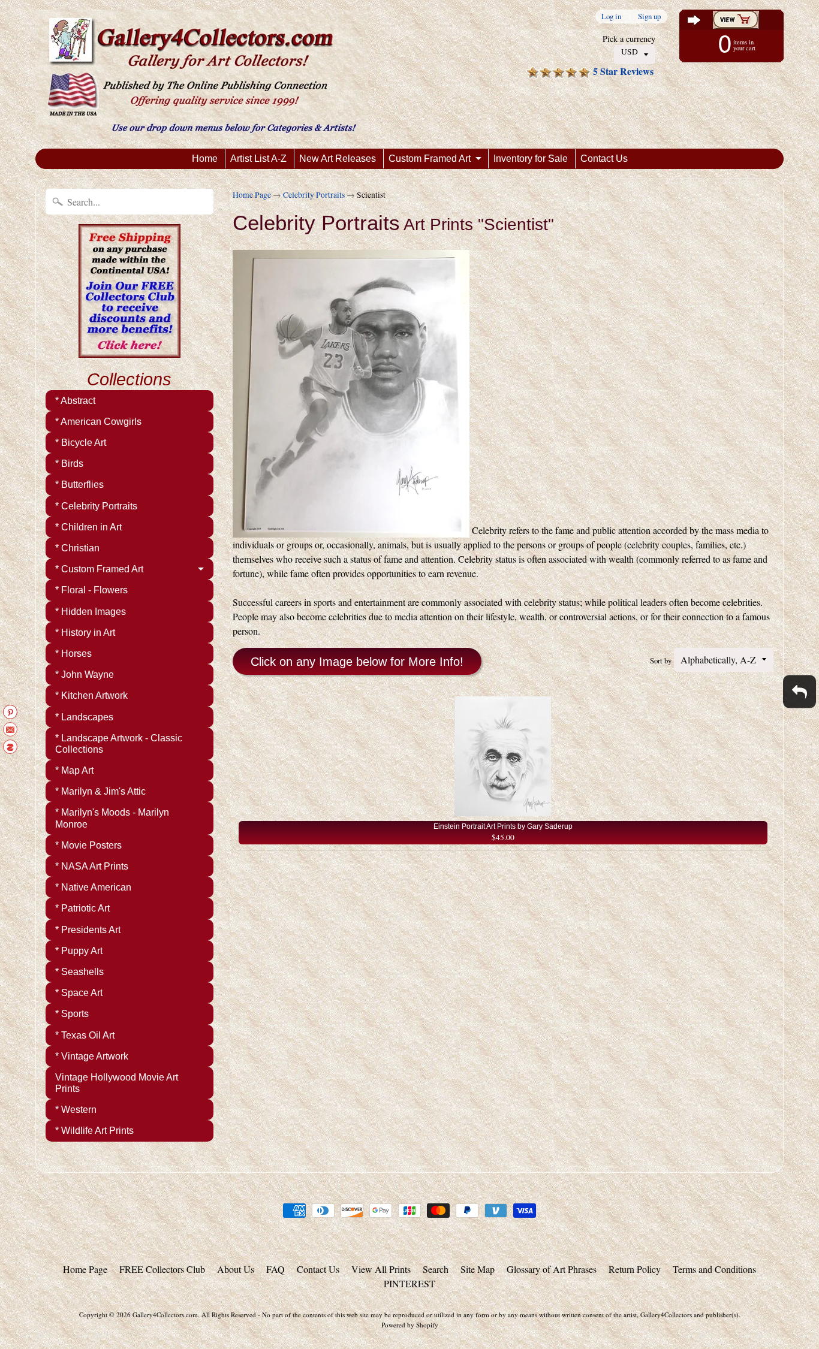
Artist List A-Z (258, 158)
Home (205, 158)
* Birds (69, 463)
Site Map (477, 1269)
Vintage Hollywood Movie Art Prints (116, 1083)
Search (435, 1269)
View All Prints (381, 1269)
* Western (76, 1109)
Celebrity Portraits (314, 194)
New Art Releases (337, 158)
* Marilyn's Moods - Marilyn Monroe (112, 818)
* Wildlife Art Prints (94, 1130)
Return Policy (635, 1269)
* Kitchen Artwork (91, 695)
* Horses (73, 653)
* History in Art (85, 632)
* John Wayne (84, 674)
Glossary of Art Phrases (552, 1269)
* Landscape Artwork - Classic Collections (118, 744)
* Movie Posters (88, 845)
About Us (235, 1269)
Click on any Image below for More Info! (357, 661)
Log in (611, 16)
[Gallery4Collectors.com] (201, 74)
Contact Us (604, 158)
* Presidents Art (88, 930)
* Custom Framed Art (99, 569)
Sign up (649, 16)
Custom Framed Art (430, 158)
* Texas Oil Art (85, 1035)
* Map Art (74, 770)
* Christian (77, 548)
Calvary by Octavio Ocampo (125, 1301)
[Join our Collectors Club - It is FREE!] (129, 351)
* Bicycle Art (80, 442)
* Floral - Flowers (91, 590)
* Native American (93, 887)
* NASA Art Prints (91, 866)
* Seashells (79, 972)
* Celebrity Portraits (96, 506)
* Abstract (75, 401)
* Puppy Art (79, 951)
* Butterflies (79, 484)
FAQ (275, 1269)
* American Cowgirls (98, 422)
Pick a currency (629, 39)
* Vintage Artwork (91, 1056)
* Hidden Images (90, 611)
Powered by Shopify (409, 1324)
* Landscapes (84, 717)
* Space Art (79, 993)
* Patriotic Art (82, 908)
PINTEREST (409, 1283)
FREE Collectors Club (162, 1269)
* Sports (72, 1014)
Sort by (661, 660)
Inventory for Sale (530, 158)
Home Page (252, 194)
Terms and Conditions (714, 1269)
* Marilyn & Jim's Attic (100, 791)
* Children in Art (88, 527)
